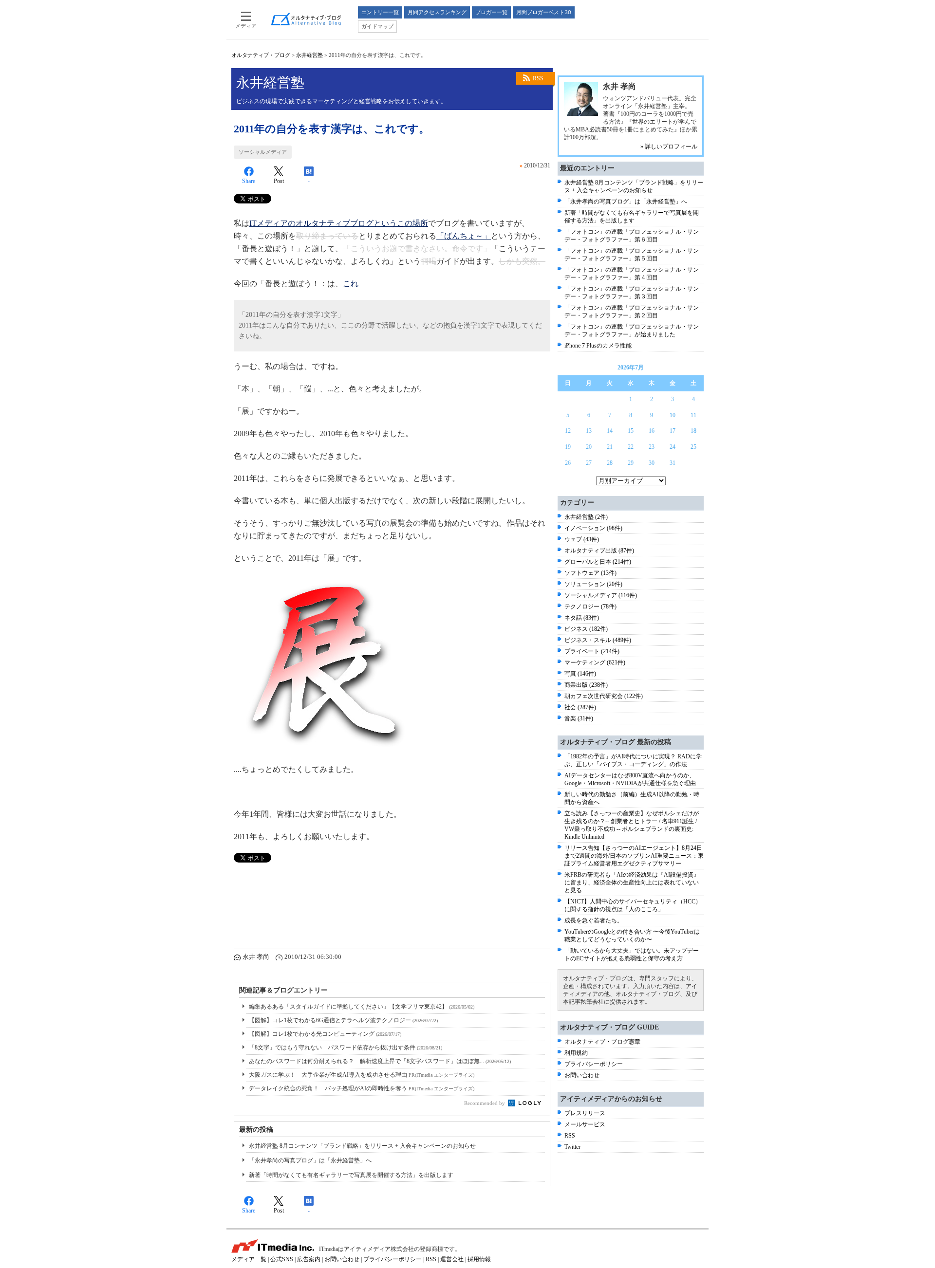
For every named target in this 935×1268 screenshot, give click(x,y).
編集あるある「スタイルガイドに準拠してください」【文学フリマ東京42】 (361, 1006)
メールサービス (584, 1124)
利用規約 (576, 1052)
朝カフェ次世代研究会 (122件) (603, 696)
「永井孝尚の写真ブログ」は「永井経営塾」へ (310, 1160)
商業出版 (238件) (586, 684)
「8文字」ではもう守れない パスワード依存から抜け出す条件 (345, 1047)
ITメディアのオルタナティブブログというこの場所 (338, 223)
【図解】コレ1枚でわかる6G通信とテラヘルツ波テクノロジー (343, 1020)
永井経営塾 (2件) (586, 517)
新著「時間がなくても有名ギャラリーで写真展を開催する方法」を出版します (351, 1175)
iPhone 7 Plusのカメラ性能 (598, 345)
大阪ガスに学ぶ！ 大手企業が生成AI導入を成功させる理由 (361, 1074)
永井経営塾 (309, 55)
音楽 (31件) (578, 718)
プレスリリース (584, 1113)
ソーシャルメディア (263, 152)
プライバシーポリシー (593, 1064)
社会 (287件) (580, 707)
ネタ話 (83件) (581, 617)
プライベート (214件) (591, 651)
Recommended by (485, 1103)
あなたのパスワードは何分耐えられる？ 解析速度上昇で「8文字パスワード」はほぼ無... (380, 1061)
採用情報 (479, 1259)
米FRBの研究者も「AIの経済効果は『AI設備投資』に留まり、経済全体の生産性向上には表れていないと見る (631, 882)
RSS (538, 78)
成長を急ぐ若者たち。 (593, 920)
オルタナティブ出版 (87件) (599, 550)
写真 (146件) (580, 673)
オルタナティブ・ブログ (260, 55)
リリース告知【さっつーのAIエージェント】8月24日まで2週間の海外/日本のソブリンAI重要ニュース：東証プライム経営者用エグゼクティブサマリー (634, 856)
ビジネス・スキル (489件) (597, 640)
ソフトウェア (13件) (590, 573)
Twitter (572, 1146)
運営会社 (452, 1259)
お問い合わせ (581, 1075)
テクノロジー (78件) (590, 606)
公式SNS (281, 1259)
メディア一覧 (248, 1259)
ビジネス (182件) (586, 628)
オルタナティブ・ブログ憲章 (602, 1041)
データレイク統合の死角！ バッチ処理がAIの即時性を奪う (361, 1088)
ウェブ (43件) (581, 539)
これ (350, 283)
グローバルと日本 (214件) (597, 561)
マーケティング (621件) (594, 662)
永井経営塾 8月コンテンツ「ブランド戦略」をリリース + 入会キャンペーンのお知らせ (362, 1145)
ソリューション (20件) (593, 584)
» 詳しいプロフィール (668, 146)
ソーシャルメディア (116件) (600, 595)
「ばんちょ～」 (463, 236)
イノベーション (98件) (593, 528)
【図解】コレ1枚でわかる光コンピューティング (325, 1033)
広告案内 (308, 1259)
